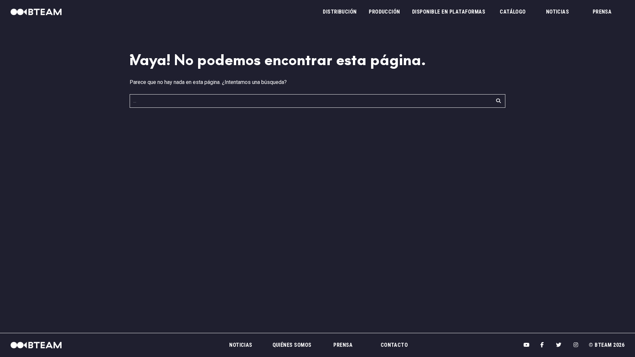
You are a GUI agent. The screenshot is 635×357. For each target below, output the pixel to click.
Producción (384, 12)
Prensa (602, 12)
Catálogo (513, 12)
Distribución (340, 12)
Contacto (394, 345)
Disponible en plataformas (448, 12)
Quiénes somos (292, 345)
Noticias (557, 12)
